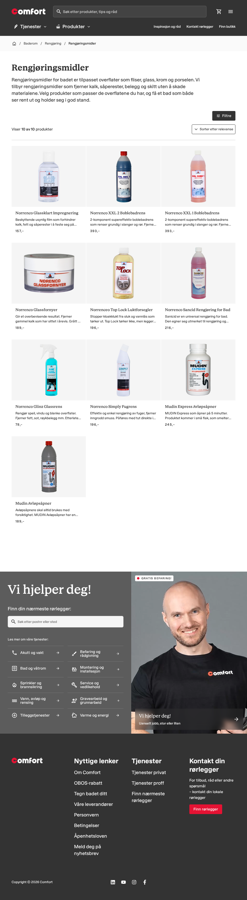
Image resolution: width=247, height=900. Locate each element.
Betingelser (86, 825)
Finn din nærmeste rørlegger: (39, 609)
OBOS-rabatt (88, 783)
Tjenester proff (148, 783)
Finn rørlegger (205, 809)
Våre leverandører (93, 804)
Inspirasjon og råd (167, 27)
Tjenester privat (149, 772)
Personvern (86, 815)
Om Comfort (87, 772)
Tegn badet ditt (90, 793)
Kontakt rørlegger (199, 27)
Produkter (73, 26)
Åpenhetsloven (90, 836)
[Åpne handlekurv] (219, 11)
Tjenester (30, 26)
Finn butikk (227, 27)
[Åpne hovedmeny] (230, 11)
